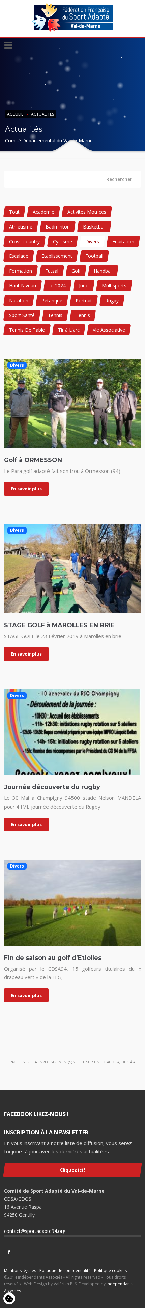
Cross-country (24, 241)
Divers (92, 241)
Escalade (18, 256)
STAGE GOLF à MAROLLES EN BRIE (59, 625)
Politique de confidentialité (65, 1270)
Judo (84, 285)
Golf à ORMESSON (33, 460)
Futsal (51, 271)
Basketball (94, 226)
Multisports (114, 285)
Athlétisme (20, 226)
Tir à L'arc (69, 330)
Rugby (112, 300)
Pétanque (51, 300)
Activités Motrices (86, 212)
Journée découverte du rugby (52, 787)
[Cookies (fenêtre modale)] (9, 1299)
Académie (43, 212)
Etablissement (56, 256)
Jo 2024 (57, 285)
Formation (20, 271)
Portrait (84, 300)
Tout (14, 212)
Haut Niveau (22, 285)
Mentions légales (20, 1270)
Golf (76, 271)
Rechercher (119, 179)
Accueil (15, 114)
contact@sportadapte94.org (34, 1231)
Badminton (58, 226)
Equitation (123, 241)
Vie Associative (109, 330)
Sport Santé (22, 315)
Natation (18, 300)
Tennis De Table (27, 330)
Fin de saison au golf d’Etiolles (53, 958)
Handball (103, 271)
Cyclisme (62, 241)
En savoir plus (26, 489)
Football (94, 256)
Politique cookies (110, 1270)
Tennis (55, 315)
